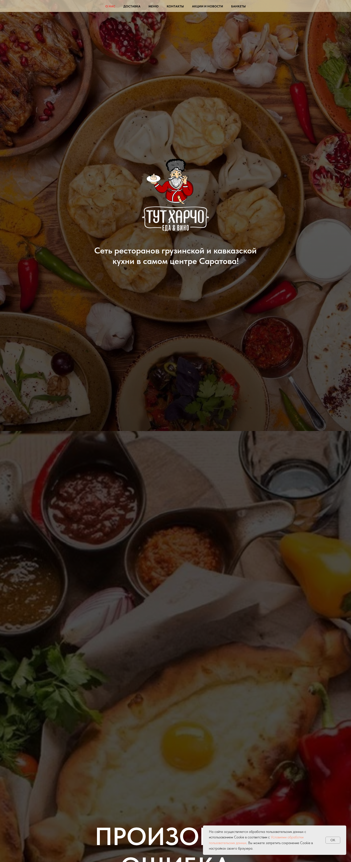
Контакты (175, 6)
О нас (110, 6)
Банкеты (238, 6)
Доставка (131, 6)
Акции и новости (207, 6)
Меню (154, 6)
